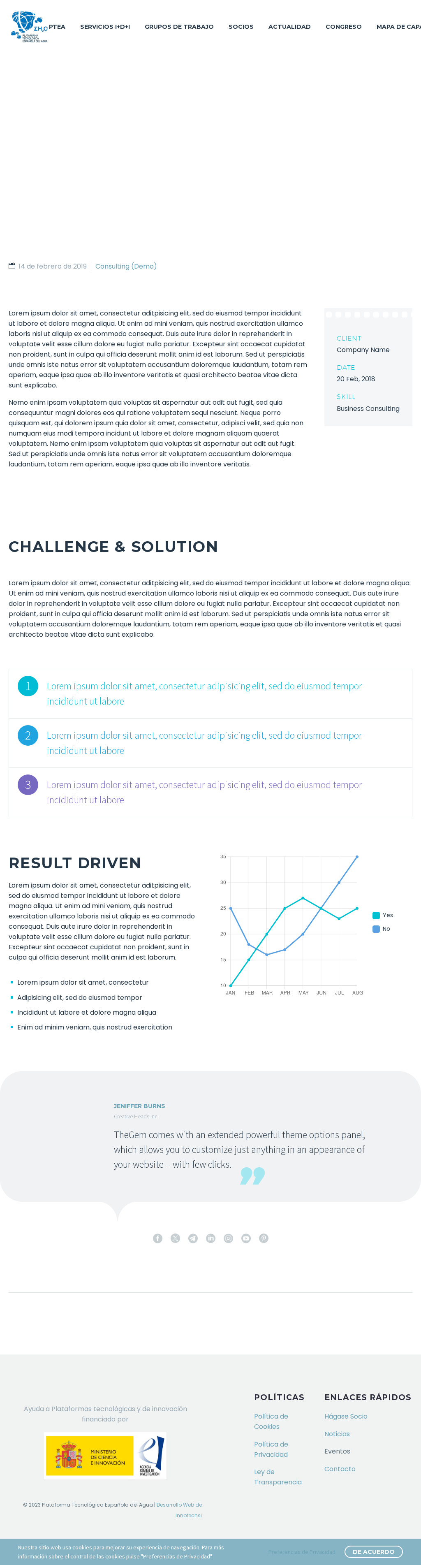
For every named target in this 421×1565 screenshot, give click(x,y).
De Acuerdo (374, 1552)
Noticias (337, 1434)
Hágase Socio (346, 1416)
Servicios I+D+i (105, 26)
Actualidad (289, 26)
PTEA (57, 26)
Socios (241, 26)
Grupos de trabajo (179, 26)
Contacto (340, 1469)
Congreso (344, 26)
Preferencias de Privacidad (301, 1552)
